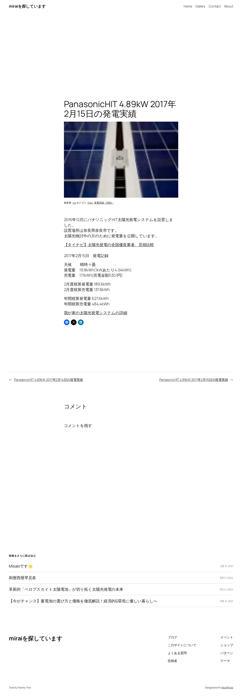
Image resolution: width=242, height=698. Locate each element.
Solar (90, 202)
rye (74, 202)
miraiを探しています (27, 6)
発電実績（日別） (104, 202)
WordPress (227, 687)
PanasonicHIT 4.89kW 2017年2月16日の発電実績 (193, 379)
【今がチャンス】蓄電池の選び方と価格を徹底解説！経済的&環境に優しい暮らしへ (83, 601)
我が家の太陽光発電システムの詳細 (95, 312)
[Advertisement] (121, 49)
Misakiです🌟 (21, 566)
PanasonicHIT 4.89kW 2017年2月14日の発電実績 (48, 379)
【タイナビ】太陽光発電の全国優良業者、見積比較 (109, 244)
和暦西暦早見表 (22, 578)
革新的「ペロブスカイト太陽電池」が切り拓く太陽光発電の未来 (66, 589)
